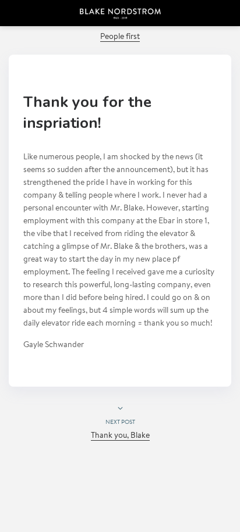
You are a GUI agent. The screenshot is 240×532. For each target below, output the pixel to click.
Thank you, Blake (120, 436)
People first (120, 37)
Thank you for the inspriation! (87, 112)
